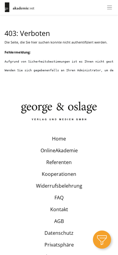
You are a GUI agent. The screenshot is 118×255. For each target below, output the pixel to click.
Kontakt (59, 209)
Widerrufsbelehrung (59, 185)
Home (59, 138)
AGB (59, 221)
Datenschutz (59, 233)
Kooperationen (59, 174)
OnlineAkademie (59, 150)
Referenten (59, 162)
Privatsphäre (59, 244)
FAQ (59, 197)
